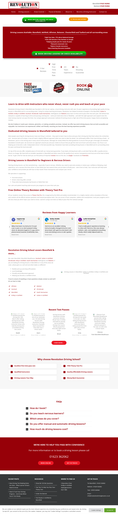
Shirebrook (35, 113)
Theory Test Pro (37, 195)
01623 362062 (105, 4)
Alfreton (13, 286)
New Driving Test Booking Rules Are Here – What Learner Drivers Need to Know (19, 485)
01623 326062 (101, 483)
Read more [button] (15, 235)
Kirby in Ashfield (21, 260)
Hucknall (28, 113)
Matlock (63, 113)
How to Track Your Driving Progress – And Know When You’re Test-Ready (17, 494)
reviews (53, 155)
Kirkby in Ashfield (19, 113)
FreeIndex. (85, 155)
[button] (108, 226)
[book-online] (85, 83)
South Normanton (44, 113)
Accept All (110, 510)
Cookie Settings (96, 510)
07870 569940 (95, 490)
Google (70, 155)
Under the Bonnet (41, 493)
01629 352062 (105, 6)
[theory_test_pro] (32, 83)
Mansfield (14, 292)
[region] (59, 509)
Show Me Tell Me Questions (44, 483)
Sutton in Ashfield (47, 258)
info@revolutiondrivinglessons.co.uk (98, 496)
